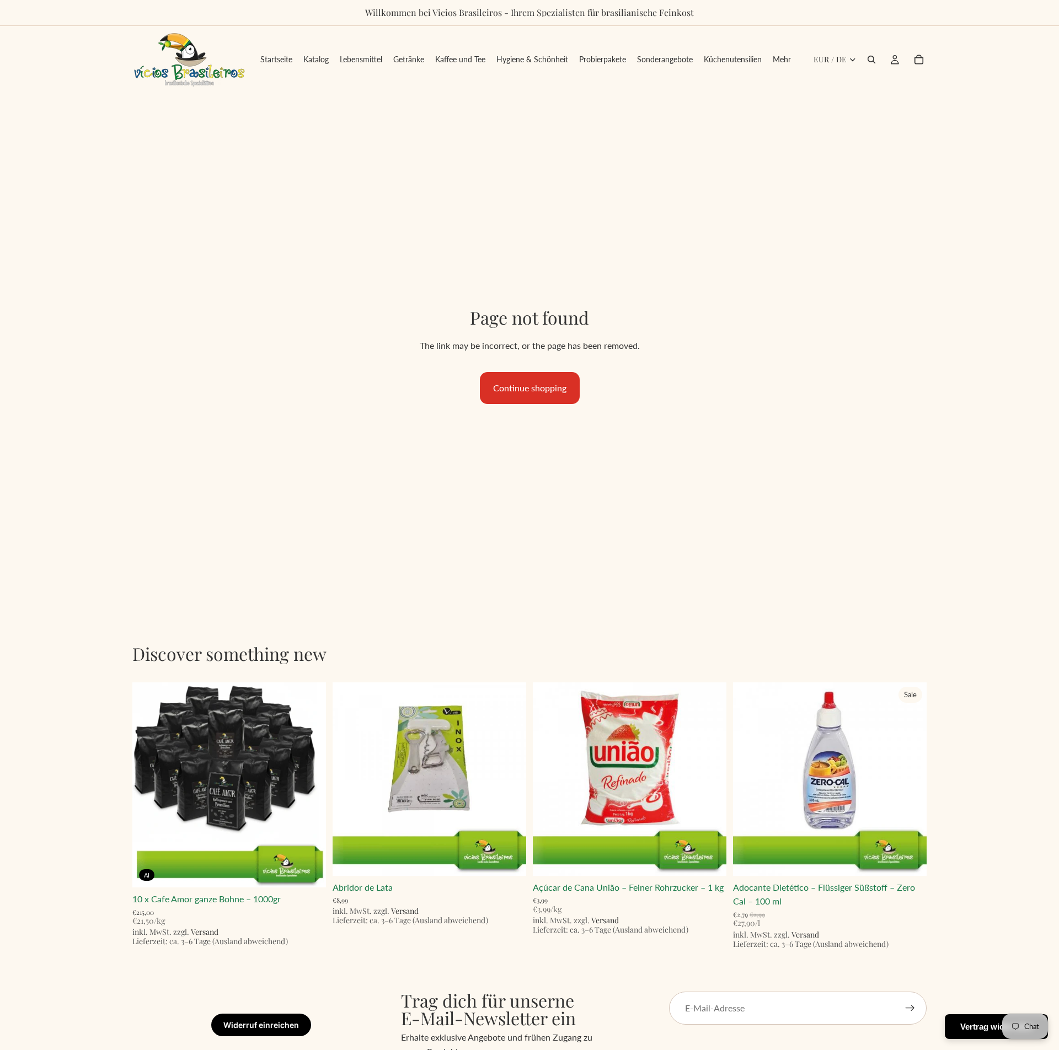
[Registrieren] (910, 1008)
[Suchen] (871, 59)
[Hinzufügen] (309, 870)
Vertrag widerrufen (996, 1026)
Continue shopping (529, 388)
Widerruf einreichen (261, 1025)
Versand (204, 932)
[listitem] (781, 59)
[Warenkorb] (919, 59)
